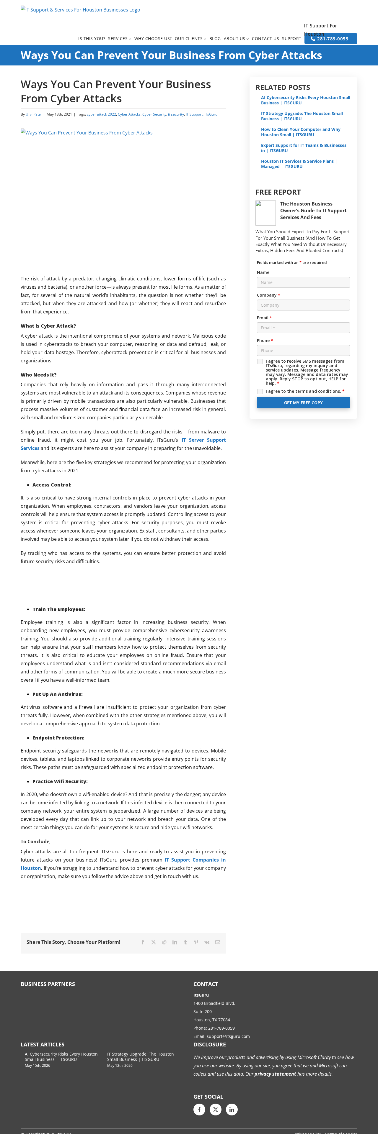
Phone (265, 340)
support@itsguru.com (228, 1036)
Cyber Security (154, 114)
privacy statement (274, 1074)
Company (268, 295)
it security (176, 114)
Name (263, 272)
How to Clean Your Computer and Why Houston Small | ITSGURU (300, 131)
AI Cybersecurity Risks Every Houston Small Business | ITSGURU (305, 100)
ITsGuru (210, 114)
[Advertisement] (128, 584)
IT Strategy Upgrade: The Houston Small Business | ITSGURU (302, 116)
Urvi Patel (34, 114)
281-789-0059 (221, 1028)
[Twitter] (215, 1109)
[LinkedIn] (232, 1109)
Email (264, 318)
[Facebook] (199, 1109)
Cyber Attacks (129, 114)
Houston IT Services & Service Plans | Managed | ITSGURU (299, 163)
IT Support (194, 114)
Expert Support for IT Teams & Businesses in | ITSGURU (303, 147)
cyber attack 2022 (101, 114)
